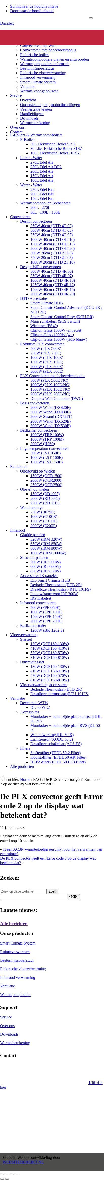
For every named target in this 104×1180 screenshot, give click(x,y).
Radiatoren (19, 466)
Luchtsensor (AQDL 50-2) (51, 739)
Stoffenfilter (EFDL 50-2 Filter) (55, 753)
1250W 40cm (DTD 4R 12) (52, 285)
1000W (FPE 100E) (46, 612)
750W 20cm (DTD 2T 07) (51, 257)
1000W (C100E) (43, 516)
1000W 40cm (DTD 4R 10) (52, 280)
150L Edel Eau (42, 198)
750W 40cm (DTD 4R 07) (51, 276)
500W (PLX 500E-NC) (49, 380)
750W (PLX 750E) (45, 353)
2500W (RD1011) (44, 503)
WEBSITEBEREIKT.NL (23, 1162)
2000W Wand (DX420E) (50, 407)
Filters (25, 748)
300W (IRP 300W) (45, 562)
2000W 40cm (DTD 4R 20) (52, 294)
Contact (16, 132)
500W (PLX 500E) (45, 348)
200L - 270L (40, 207)
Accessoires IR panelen (39, 575)
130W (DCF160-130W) (49, 644)
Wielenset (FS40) (44, 326)
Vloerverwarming (24, 635)
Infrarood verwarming (37, 77)
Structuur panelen (34, 557)
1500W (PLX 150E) (46, 362)
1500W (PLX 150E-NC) (50, 389)
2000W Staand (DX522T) (51, 416)
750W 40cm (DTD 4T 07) (51, 235)
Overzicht (28, 100)
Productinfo (19, 36)
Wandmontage (31, 507)
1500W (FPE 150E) (46, 616)
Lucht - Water (31, 157)
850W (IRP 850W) (45, 571)
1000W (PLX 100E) (46, 357)
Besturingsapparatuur (37, 68)
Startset (26, 639)
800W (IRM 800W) (46, 548)
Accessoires (29, 712)
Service (16, 95)
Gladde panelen (32, 535)
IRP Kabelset (40, 598)
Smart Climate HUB (46, 303)
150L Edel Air (41, 176)
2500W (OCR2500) (46, 485)
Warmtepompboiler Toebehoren (45, 203)
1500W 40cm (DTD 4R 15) (52, 289)
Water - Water (31, 185)
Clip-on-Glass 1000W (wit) (52, 335)
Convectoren (30, 41)
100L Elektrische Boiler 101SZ (55, 153)
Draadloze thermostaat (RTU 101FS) (59, 694)
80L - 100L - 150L (45, 212)
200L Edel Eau (42, 194)
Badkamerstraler (33, 625)
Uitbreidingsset (32, 662)
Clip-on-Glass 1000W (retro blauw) (58, 339)
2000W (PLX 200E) (46, 366)
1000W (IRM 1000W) (48, 553)
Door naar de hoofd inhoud (32, 11)
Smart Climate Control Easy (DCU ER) (62, 316)
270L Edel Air (41, 162)
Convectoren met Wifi (37, 45)
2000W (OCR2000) (46, 480)
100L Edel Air (41, 180)
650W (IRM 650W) (46, 544)
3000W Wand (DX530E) (50, 426)
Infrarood (17, 530)
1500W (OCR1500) (46, 476)
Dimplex (7, 23)
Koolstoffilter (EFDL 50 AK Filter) (58, 757)
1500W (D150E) (43, 521)
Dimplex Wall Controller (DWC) (56, 398)
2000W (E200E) (43, 525)
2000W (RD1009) (45, 498)
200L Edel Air (41, 171)
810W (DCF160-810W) (49, 657)
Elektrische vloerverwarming (43, 73)
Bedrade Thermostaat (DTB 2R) (56, 585)
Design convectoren (36, 221)
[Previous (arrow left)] (2, 1179)
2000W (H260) (42, 444)
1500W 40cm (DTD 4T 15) (52, 244)
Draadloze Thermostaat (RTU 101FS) (60, 589)
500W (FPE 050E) (45, 607)
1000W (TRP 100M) (47, 439)
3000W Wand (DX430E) (50, 412)
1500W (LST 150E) (46, 462)
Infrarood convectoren (38, 603)
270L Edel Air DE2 (46, 167)
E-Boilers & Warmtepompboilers (36, 135)
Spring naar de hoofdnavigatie (34, 6)
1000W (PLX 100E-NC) (50, 385)
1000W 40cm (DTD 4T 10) (52, 239)
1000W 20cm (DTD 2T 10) (52, 262)
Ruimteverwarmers (15, 952)
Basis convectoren (34, 403)
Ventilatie (27, 86)
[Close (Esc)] (2, 1174)
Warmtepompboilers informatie (44, 64)
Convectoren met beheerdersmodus (48, 50)
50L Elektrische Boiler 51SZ (53, 144)
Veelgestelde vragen (36, 109)
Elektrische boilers (34, 55)
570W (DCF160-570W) (49, 653)
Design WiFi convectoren (40, 267)
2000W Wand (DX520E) (50, 421)
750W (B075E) (42, 512)
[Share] (7, 1174)
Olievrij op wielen (34, 489)
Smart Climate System (38, 82)
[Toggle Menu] (91, 18)
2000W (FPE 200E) (46, 621)
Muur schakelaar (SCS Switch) (55, 321)
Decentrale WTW (34, 703)
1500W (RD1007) (45, 494)
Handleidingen (32, 114)
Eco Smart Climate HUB (50, 580)
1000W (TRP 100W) (47, 435)
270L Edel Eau (42, 189)
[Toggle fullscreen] (12, 1174)
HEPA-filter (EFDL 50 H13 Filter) (58, 762)
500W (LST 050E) (45, 453)
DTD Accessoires (34, 298)
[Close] (2, 776)
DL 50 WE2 (40, 707)
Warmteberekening (35, 123)
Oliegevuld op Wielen (37, 471)
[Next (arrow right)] (7, 1179)
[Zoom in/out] (17, 1174)
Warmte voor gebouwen (39, 91)
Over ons (17, 127)
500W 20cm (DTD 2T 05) (51, 253)
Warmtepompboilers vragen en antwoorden (54, 59)
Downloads (29, 118)
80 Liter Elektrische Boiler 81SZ (56, 148)
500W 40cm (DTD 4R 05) (51, 271)
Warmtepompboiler (15, 994)
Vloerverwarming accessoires (43, 685)
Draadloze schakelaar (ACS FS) (56, 744)
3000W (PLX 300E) (46, 371)
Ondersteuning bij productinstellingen (50, 104)
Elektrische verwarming (29, 32)
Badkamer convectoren (38, 430)
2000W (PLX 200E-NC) (50, 394)
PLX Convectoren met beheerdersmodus (52, 376)
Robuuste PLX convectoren (42, 344)
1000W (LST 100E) (46, 457)
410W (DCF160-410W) (49, 648)
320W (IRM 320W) (46, 539)
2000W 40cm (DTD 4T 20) (52, 248)
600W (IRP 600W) (45, 566)
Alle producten (22, 766)
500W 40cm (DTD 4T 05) (51, 230)
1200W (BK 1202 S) (47, 630)
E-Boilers (27, 139)
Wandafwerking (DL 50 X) (52, 734)
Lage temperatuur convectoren (44, 448)
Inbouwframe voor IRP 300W (54, 594)
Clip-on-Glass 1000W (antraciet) (56, 330)
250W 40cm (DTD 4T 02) (51, 226)
